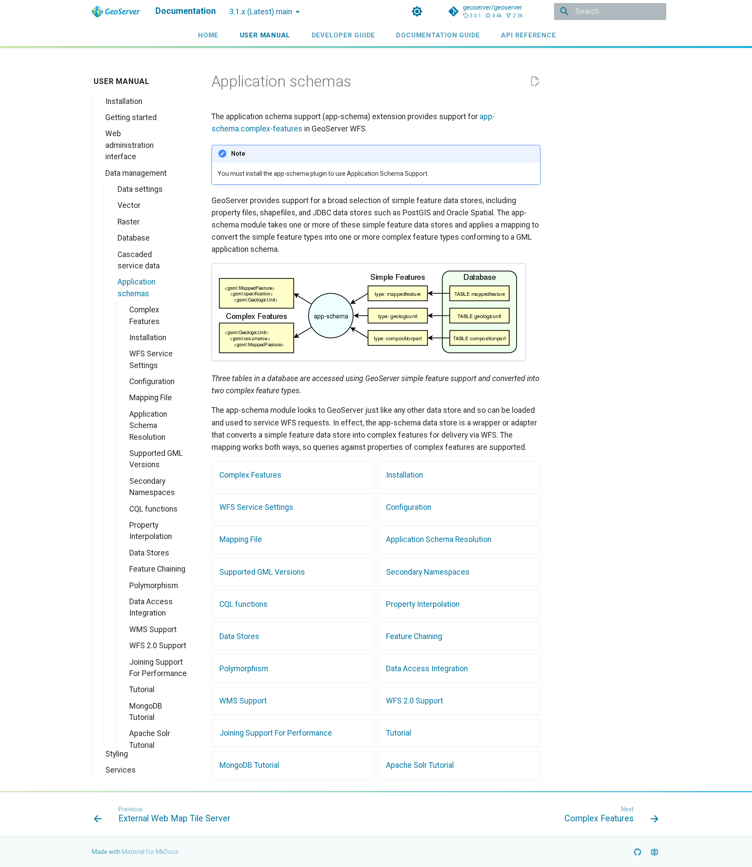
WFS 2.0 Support (414, 700)
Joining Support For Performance (275, 733)
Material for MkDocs (150, 851)
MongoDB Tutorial (249, 765)
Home (208, 35)
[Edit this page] (534, 81)
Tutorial (398, 733)
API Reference (528, 35)
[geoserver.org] (654, 851)
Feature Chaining (414, 636)
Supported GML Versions (262, 572)
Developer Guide (343, 35)
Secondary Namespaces (428, 572)
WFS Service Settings (256, 507)
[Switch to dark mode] (417, 11)
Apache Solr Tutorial (420, 765)
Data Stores (239, 636)
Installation (404, 475)
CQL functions (243, 604)
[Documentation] (116, 11)
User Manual (265, 35)
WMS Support (243, 700)
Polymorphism (243, 668)
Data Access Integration (427, 668)
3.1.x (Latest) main (260, 11)
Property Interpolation (423, 604)
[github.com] (637, 851)
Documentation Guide (438, 35)
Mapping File (240, 539)
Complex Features (250, 475)
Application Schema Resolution (438, 539)
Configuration (408, 507)
